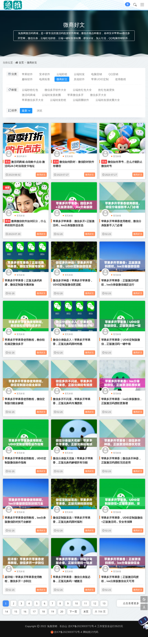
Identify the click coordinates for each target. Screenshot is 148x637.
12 (94, 603)
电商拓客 (44, 79)
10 (76, 603)
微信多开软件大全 (55, 90)
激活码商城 (28, 95)
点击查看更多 (131, 603)
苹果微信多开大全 (32, 100)
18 (43, 611)
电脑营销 (96, 74)
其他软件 (79, 79)
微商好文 (32, 62)
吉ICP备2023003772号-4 (82, 626)
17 (34, 611)
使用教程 (120, 79)
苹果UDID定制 (100, 79)
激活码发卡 (22, 156)
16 (24, 611)
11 (85, 603)
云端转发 (79, 74)
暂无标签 (69, 156)
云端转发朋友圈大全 (107, 100)
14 (6, 611)
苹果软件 (27, 74)
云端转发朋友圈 (51, 95)
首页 (21, 62)
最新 (24, 110)
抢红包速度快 (106, 90)
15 (15, 611)
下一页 (73, 611)
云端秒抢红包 (30, 90)
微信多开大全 (98, 95)
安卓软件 (44, 74)
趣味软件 (27, 79)
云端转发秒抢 (58, 100)
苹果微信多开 (75, 95)
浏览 (39, 110)
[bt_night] (144, 599)
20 (61, 611)
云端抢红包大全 (82, 90)
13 (104, 603)
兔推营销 (52, 626)
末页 (85, 611)
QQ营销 (113, 74)
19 (52, 611)
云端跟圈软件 (81, 100)
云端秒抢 (61, 74)
